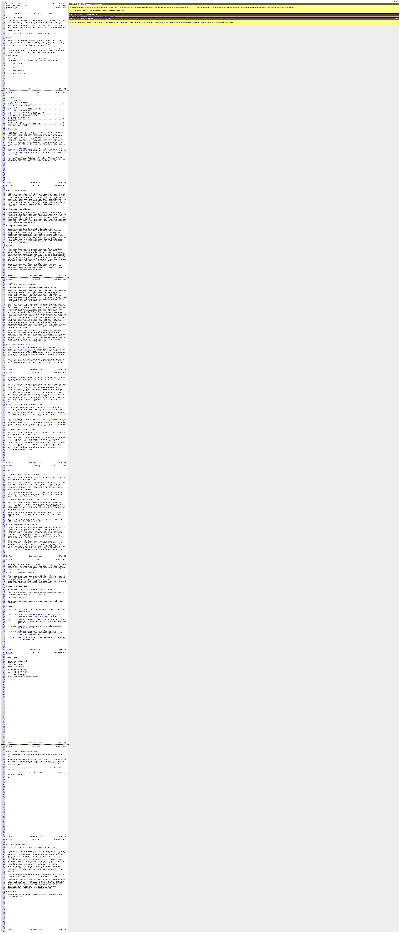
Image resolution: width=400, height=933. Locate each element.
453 (3, 771)
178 (3, 304)
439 (3, 748)
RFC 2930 (41, 241)
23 (3, 40)
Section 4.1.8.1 (55, 349)
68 (3, 117)
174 (3, 297)
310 (3, 527)
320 (3, 544)
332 (3, 566)
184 (3, 314)
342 (3, 583)
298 (3, 507)
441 (3, 751)
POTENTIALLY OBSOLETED (86, 15)
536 (3, 911)
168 (3, 287)
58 (3, 100)
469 (3, 798)
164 (3, 281)
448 (3, 763)
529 (3, 899)
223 (3, 381)
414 (3, 704)
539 (3, 916)
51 (3, 87)
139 (3, 237)
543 (3, 923)
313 (3, 532)
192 (3, 327)
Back (3, 2)
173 (3, 296)
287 (3, 489)
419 (3, 713)
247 (3, 421)
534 (3, 908)
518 (3, 881)
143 (3, 244)
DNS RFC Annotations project (89, 4)
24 (3, 42)
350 (3, 596)
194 (3, 331)
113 (3, 194)
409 (3, 696)
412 (3, 701)
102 (3, 174)
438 (3, 746)
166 (3, 284)
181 (3, 309)
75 (3, 129)
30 (3, 52)
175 (3, 299)
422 (3, 718)
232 (3, 396)
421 (3, 716)
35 (3, 60)
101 (3, 172)
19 (3, 34)
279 (3, 476)
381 (3, 648)
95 (3, 162)
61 (3, 105)
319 (3, 542)
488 (3, 829)
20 (3, 35)
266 (3, 452)
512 (3, 871)
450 (3, 766)
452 (3, 769)
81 (3, 139)
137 (3, 234)
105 (3, 179)
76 (3, 130)
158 (3, 269)
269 (3, 457)
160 (3, 272)
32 (3, 55)
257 (3, 437)
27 (3, 47)
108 (3, 186)
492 (3, 836)
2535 (15, 7)
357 (3, 608)
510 (3, 868)
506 (3, 861)
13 (3, 24)
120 (3, 206)
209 (3, 356)
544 (3, 924)
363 (3, 618)
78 (3, 134)
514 (3, 874)
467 (3, 794)
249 (3, 424)
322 (3, 547)
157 (3, 267)
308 (3, 524)
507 (3, 863)
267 (3, 454)
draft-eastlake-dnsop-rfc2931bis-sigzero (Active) (100, 16)
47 (3, 80)
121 (3, 207)
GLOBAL (71, 14)
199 (3, 339)
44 (3, 75)
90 (3, 154)
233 (3, 397)
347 (3, 591)
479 (3, 814)
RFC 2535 (36, 124)
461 (3, 784)
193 (3, 329)
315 (3, 536)
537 (3, 913)
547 (3, 929)
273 (3, 466)
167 (3, 286)
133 (3, 227)
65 (3, 112)
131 (3, 224)
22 (3, 39)
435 (3, 739)
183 (3, 312)
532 (3, 904)
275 (3, 469)
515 (3, 876)
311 (3, 529)
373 (3, 634)
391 (3, 666)
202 (3, 344)
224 (3, 382)
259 (3, 441)
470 (3, 799)
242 (3, 412)
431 (3, 733)
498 (3, 848)
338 (3, 576)
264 (3, 449)
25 (3, 44)
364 (3, 619)
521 (3, 886)
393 (3, 669)
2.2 (9, 105)
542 (3, 921)
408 (3, 694)
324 (3, 551)
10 (3, 19)
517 (3, 879)
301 (3, 512)
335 (3, 571)
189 (3, 322)
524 (3, 891)
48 (3, 82)
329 (3, 561)
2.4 (9, 109)
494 (3, 841)
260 (3, 442)
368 (3, 626)
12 (3, 22)
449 (3, 764)
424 (3, 721)
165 (3, 282)
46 (3, 79)
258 (3, 439)
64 (3, 110)
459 (3, 781)
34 (3, 59)
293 (3, 499)
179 (3, 306)
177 (3, 302)
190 (3, 324)
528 (3, 898)
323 (3, 549)
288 (3, 491)
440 (3, 749)
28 (3, 49)
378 (3, 643)
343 (3, 584)
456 (3, 776)
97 (3, 165)
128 (3, 219)
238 (3, 406)
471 (3, 801)
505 (3, 859)
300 (3, 511)
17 (3, 30)
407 (3, 693)
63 (3, 109)
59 (3, 102)
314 (3, 534)
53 (3, 92)
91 (3, 155)
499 (3, 849)
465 (3, 791)
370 (3, 629)
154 (3, 262)
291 (3, 496)
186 (3, 317)
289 (3, 492)
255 (3, 434)
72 (3, 124)
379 (3, 644)
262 (3, 446)
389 (3, 663)
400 (3, 681)
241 (3, 411)
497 (3, 846)
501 (3, 853)
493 (3, 839)
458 (3, 779)
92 (3, 157)
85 (3, 145)
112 (3, 192)
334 (3, 569)
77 (3, 132)
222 (3, 379)
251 (3, 427)
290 (3, 494)
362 (3, 616)
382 (3, 649)
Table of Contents (13, 97)
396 (3, 674)
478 (3, 813)
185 (3, 316)
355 (3, 604)
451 (3, 768)
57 (3, 99)
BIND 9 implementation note (99, 19)
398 (3, 678)
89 (3, 152)
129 (3, 221)
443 (3, 754)
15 (3, 27)
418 (3, 711)
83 (3, 142)
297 (3, 506)
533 (3, 906)
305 (3, 519)
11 (3, 20)
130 (3, 222)
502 (3, 854)
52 (3, 89)
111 (3, 191)
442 (3, 753)
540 (3, 918)
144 (3, 246)
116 (3, 199)
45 (3, 77)
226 (3, 386)
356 (3, 606)
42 (3, 72)
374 (3, 636)
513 (3, 873)
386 (3, 658)
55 (3, 95)
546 (3, 928)
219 (3, 374)
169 (3, 289)
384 (3, 654)
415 (3, 706)
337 (3, 574)
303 (3, 516)
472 (3, 803)
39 (3, 67)
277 (3, 472)
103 (3, 176)
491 (3, 834)
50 (3, 85)
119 (3, 204)
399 (3, 679)
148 (3, 252)
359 (3, 611)
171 (3, 292)
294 (3, 501)
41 (3, 70)
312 (3, 531)
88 (3, 150)
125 (3, 214)
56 (3, 97)
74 (3, 127)
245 (3, 417)
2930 (19, 639)
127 (3, 217)
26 (3, 45)
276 (3, 471)
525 (3, 893)
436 (3, 741)
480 (3, 816)
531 (3, 903)
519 (3, 883)
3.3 (9, 115)
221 (3, 377)
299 (3, 509)
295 (3, 502)
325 (3, 553)
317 (3, 539)
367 (3, 624)
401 (3, 683)
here (122, 10)
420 (3, 714)
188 (3, 321)
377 (3, 641)
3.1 (9, 112)
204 (3, 347)
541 (3, 919)
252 (3, 429)
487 (3, 828)
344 (3, 586)
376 (3, 639)
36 (3, 62)
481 (3, 818)
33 (3, 57)
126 (3, 216)
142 (3, 242)
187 (3, 319)
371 (3, 631)
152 (3, 259)
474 (3, 806)
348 (3, 593)
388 (3, 661)
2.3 (9, 107)
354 (3, 603)
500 (3, 851)
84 (3, 144)
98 (3, 167)
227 (3, 387)
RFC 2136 (20, 241)
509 (3, 866)
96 (3, 164)
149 (3, 254)
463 (3, 788)
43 (3, 74)
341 (3, 581)
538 (3, 914)
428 (3, 728)
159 (3, 271)
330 (3, 563)
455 (3, 774)
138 (3, 236)
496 (3, 844)
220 (3, 376)
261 (3, 444)
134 (3, 229)
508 (3, 864)
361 (3, 614)
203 (3, 346)
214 (3, 364)
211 (3, 359)
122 (3, 209)
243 (3, 414)
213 (3, 362)
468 (3, 796)
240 (3, 409)
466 (3, 793)
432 (3, 734)
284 (3, 484)
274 (3, 467)
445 (3, 758)
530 (3, 901)
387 (3, 659)
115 (3, 197)
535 (3, 909)
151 (3, 257)
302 (3, 514)
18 (3, 32)
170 (3, 291)
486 (3, 826)
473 (3, 804)
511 (3, 869)
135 (3, 231)
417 (3, 709)
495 (3, 843)
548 (3, 931)
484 (3, 823)
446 (3, 759)
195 (3, 332)
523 (3, 889)
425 (3, 723)
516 (3, 878)
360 (3, 613)
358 (3, 609)
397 (3, 676)
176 (3, 301)
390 (3, 664)
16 (3, 29)
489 (3, 831)
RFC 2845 (30, 144)
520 (3, 884)
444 (3, 756)
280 (3, 477)
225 (3, 384)
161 (3, 274)
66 (3, 114)
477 (3, 811)
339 (3, 578)
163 (3, 279)
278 (3, 474)
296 (3, 504)
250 (3, 426)
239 (3, 407)
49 (3, 84)
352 (3, 599)
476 (3, 809)
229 (3, 391)
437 (3, 743)
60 (3, 104)
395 (3, 673)
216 (3, 367)
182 (3, 311)
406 (3, 691)
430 (3, 731)
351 (3, 598)
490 (3, 833)
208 (3, 354)
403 (3, 686)
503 (3, 856)
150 (3, 256)
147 (3, 251)
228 (3, 389)
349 (3, 594)
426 (3, 724)
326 (3, 554)
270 (3, 459)
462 (3, 786)
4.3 (34, 351)
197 (3, 336)
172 (3, 294)
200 (3, 341)
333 (3, 568)
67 (3, 115)
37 (3, 64)
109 (3, 187)
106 (3, 181)
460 (3, 783)
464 (3, 789)
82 (3, 140)
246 (3, 419)
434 (3, 738)
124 (3, 212)
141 (3, 241)
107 (3, 182)
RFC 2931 (9, 92)
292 (3, 497)
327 (3, 556)
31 (3, 54)
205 (3, 349)
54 (3, 94)
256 (3, 436)
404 (3, 688)
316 (3, 537)
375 (3, 638)
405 (3, 689)
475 (3, 808)
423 (3, 719)
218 (3, 372)
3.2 (9, 114)
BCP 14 (37, 616)
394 (3, 671)
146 (3, 249)
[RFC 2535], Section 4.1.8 (52, 419)
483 (3, 821)
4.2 (28, 351)
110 (3, 189)
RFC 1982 (61, 609)
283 (3, 482)
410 (3, 698)
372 (3, 633)
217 (3, 369)
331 (3, 564)
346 (3, 589)
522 (3, 888)
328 (3, 559)
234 (3, 399)
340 (3, 579)
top (69, 3)
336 (3, 573)
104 (3, 177)
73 (3, 125)
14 (3, 25)
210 (3, 357)
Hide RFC (396, 1)
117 (3, 201)
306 (3, 521)
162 (3, 276)
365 (3, 621)
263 (3, 447)
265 (3, 451)
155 (3, 264)
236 (3, 402)
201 (3, 342)
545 (3, 926)
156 (3, 266)
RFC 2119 (51, 160)
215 (3, 366)
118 (3, 202)
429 (3, 729)
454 (3, 773)
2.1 (9, 104)
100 (3, 171)
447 (3, 761)
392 (3, 668)
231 (3, 394)
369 (3, 628)
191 (3, 326)
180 (3, 307)
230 (3, 392)
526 (3, 894)
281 (3, 479)
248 (3, 422)
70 (3, 120)
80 (3, 137)
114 (3, 196)
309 (3, 526)
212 (3, 361)
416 (3, 708)
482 (3, 819)
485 (3, 824)
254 (3, 432)
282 (3, 481)
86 (3, 147)
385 (3, 656)
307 (3, 522)
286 (3, 487)
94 (3, 160)
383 (3, 653)
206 (3, 351)
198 (3, 337)
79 (3, 135)
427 (3, 726)
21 (3, 37)
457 (3, 778)
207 (3, 352)
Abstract (9, 37)
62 (3, 107)
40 (3, 69)
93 (3, 159)
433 (3, 736)
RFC (64, 638)
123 (3, 211)
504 (3, 858)
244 (3, 416)
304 (3, 517)
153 (3, 261)
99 (3, 169)
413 (3, 703)
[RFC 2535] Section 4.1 (25, 349)
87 (3, 149)
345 (3, 588)
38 (3, 65)
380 (3, 646)
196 (3, 334)
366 (3, 623)
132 (3, 226)
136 (3, 232)
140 (3, 239)
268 (3, 456)
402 (3, 684)
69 (3, 119)
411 (3, 699)
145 (3, 247)
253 (3, 431)
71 (3, 122)
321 (3, 546)
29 (3, 50)
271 (3, 461)
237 (3, 404)
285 (3, 486)
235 (3, 401)
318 (3, 541)
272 (3, 462)
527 (3, 896)
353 (3, 601)
